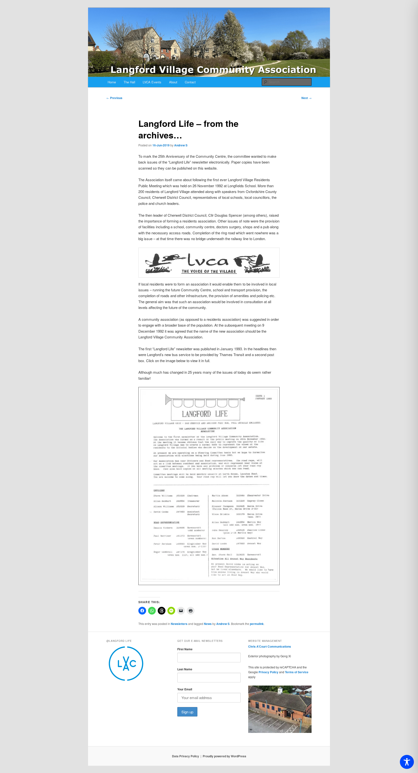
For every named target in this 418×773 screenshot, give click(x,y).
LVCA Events (152, 82)
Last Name (184, 669)
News (208, 624)
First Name (185, 649)
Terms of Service (296, 672)
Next (306, 98)
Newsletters (179, 624)
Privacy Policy (268, 672)
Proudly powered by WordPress (224, 756)
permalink (257, 624)
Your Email (184, 689)
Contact (190, 82)
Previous (114, 98)
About (173, 82)
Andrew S (180, 145)
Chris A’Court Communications (269, 646)
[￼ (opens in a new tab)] (208, 579)
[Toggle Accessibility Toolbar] (406, 761)
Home (112, 82)
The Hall (129, 82)
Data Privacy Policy (185, 756)
